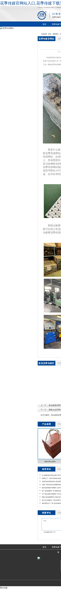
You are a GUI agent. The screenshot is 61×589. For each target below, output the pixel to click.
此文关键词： (46, 415)
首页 (49, 34)
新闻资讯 (55, 34)
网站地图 (4, 587)
